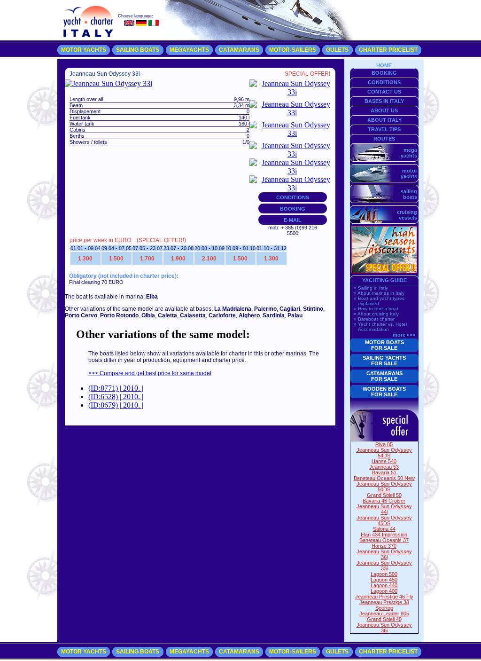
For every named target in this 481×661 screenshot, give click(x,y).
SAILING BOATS (137, 50)
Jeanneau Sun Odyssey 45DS (384, 520)
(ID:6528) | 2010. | (115, 397)
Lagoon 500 (384, 574)
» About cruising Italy (376, 313)
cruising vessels (408, 214)
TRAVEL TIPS (384, 129)
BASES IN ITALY (384, 101)
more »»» (404, 335)
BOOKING (292, 209)
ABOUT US (384, 110)
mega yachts (410, 152)
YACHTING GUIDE (384, 280)
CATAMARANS (239, 50)
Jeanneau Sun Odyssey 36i (384, 554)
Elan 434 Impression (384, 534)
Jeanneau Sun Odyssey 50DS (384, 486)
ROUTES (384, 139)
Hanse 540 (384, 461)
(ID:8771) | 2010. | (115, 388)
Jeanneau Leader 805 (384, 613)
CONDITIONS (292, 197)
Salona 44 (384, 529)
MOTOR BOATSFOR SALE (384, 345)
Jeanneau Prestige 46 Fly (384, 596)
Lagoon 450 (384, 579)
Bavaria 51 (384, 472)
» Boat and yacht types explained (379, 301)
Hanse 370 (384, 546)
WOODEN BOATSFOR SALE (384, 391)
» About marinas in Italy (379, 293)
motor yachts (410, 173)
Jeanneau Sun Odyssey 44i (384, 509)
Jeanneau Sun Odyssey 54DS (384, 452)
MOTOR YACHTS (83, 50)
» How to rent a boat (376, 308)
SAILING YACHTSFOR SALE (384, 360)
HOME (384, 65)
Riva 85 (384, 444)
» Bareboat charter (374, 319)
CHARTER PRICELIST (388, 50)
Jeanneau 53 (384, 467)
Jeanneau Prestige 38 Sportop (384, 605)
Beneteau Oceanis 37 (384, 540)
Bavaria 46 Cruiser (384, 501)
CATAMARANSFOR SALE (384, 376)
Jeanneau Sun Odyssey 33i (384, 565)
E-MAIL (293, 220)
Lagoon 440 (384, 585)
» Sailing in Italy (371, 288)
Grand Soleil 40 (384, 619)
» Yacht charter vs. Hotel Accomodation (380, 327)
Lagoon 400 (384, 591)
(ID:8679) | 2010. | (115, 405)
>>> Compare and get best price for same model (149, 373)
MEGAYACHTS (189, 50)
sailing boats (410, 194)
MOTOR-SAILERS (292, 50)
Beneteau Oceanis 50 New (384, 478)
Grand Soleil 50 (384, 495)
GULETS (337, 50)
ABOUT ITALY (384, 120)
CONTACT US (384, 91)
